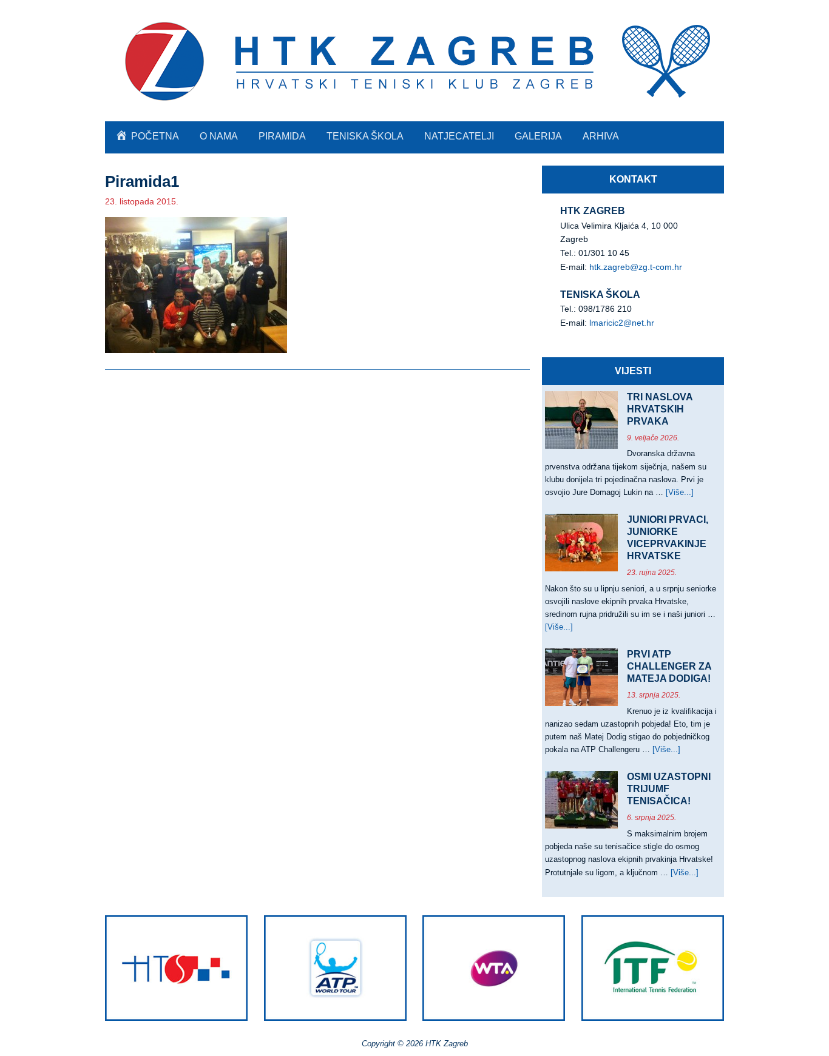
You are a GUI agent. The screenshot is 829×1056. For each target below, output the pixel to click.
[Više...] (680, 492)
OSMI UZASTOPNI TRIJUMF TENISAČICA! (669, 789)
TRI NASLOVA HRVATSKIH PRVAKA (659, 409)
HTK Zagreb (414, 60)
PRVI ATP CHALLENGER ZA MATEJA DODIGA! (669, 666)
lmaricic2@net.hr (621, 323)
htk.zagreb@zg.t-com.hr (635, 267)
